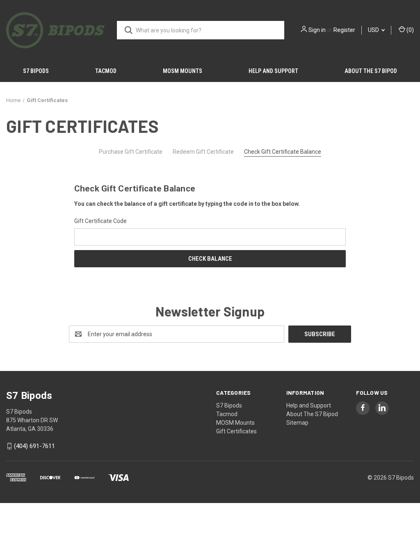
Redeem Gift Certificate (203, 151)
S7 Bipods (36, 71)
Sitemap (297, 422)
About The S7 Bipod (371, 71)
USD (374, 30)
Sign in (317, 30)
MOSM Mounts (182, 71)
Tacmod (105, 71)
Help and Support (273, 71)
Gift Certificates (236, 431)
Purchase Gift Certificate (130, 151)
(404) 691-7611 (34, 446)
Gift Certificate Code (100, 221)
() (409, 30)
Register (344, 30)
